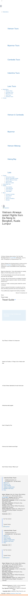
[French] (6, 3)
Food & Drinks (9, 190)
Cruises (5, 98)
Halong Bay (12, 159)
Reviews (8, 200)
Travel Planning (9, 188)
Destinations (6, 12)
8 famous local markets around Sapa (9, 446)
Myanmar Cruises (10, 182)
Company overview (10, 194)
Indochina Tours (14, 73)
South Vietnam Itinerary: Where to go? (10, 466)
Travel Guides (9, 187)
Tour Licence (9, 195)
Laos (9, 172)
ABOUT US (6, 482)
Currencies (4, 514)
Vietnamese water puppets (7, 405)
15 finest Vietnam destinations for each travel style (12, 385)
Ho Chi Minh (13, 257)
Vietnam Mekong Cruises (11, 180)
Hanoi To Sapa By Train (7, 425)
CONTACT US (6, 484)
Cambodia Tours (14, 59)
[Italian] (11, 3)
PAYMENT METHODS (8, 488)
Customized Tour (7, 184)
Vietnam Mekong (14, 145)
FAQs (4, 490)
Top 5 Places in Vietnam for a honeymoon (11, 340)
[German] (8, 3)
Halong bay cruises (10, 177)
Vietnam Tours (13, 28)
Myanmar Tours (13, 45)
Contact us (8, 197)
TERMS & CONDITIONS (9, 487)
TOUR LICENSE (7, 485)
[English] (4, 3)
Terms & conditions (10, 198)
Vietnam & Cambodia (16, 114)
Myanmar (11, 131)
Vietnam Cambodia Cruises (12, 178)
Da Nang (8, 265)
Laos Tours (12, 86)
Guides (4, 185)
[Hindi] (15, 3)
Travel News (8, 191)
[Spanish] (13, 3)
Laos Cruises (9, 181)
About (4, 192)
